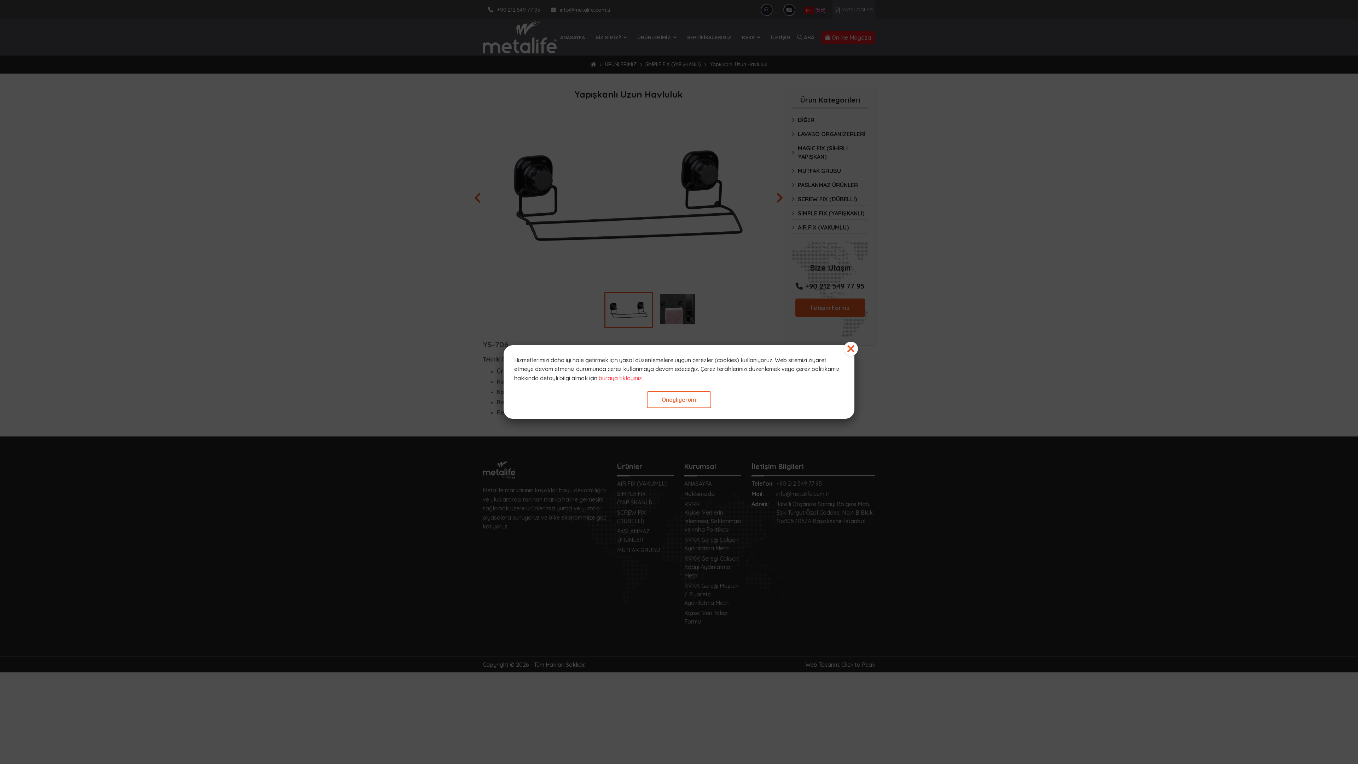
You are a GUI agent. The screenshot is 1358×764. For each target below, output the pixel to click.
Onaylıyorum (679, 399)
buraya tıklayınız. (621, 378)
